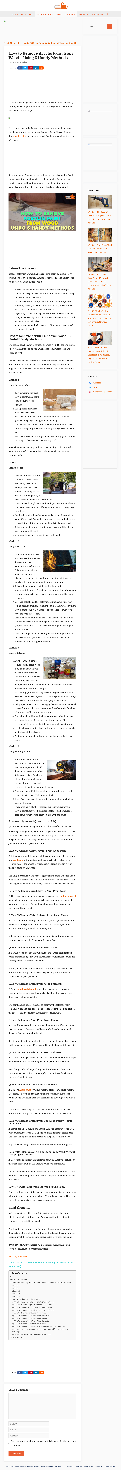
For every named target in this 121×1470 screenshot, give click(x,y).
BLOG (59, 14)
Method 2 (16, 1288)
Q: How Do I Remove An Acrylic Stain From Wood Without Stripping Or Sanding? (40, 1330)
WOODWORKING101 (45, 14)
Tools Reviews (110, 1467)
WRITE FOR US (97, 14)
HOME (15, 14)
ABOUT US (83, 14)
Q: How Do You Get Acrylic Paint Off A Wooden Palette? (33, 1302)
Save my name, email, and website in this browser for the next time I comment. (43, 1443)
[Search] (109, 26)
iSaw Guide (15, 1467)
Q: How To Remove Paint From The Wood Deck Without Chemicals (38, 1326)
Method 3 (16, 1291)
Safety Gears (88, 1467)
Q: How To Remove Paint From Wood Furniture (31, 1316)
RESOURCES (70, 14)
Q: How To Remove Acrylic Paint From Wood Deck (32, 1305)
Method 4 (16, 1294)
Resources (78, 1467)
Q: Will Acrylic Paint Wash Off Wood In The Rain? (31, 1334)
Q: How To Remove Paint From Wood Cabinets (30, 1321)
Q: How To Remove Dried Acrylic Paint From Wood (32, 1307)
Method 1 (16, 1286)
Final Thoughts (17, 1337)
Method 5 (16, 1296)
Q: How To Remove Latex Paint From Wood (29, 1324)
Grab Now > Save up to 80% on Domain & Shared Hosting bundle (40, 43)
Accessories (99, 1467)
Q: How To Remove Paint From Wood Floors (29, 1318)
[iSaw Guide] (60, 5)
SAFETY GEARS (27, 14)
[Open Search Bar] (108, 14)
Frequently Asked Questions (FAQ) (25, 1299)
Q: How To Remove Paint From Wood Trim (29, 1313)
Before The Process (18, 1280)
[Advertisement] (42, 87)
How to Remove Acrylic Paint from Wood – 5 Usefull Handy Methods (40, 1283)
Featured (69, 1467)
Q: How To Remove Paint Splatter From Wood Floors (33, 1310)
